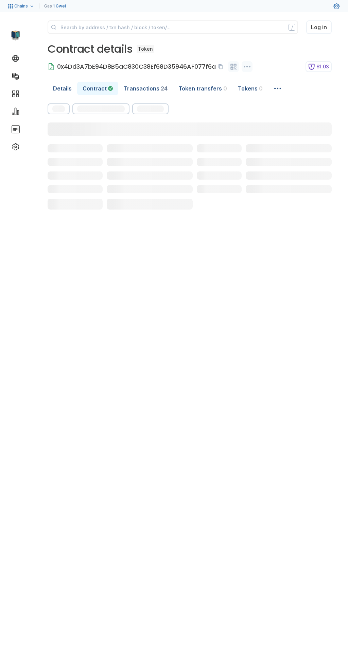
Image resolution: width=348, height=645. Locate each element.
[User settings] (336, 6)
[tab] (97, 88)
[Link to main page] (15, 35)
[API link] (15, 129)
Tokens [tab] (250, 88)
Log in (319, 27)
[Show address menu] (247, 66)
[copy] (222, 66)
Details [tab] (62, 88)
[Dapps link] (15, 94)
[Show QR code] (233, 66)
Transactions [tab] (146, 88)
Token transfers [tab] (202, 88)
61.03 (322, 66)
